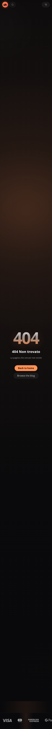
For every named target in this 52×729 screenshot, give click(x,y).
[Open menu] (46, 4)
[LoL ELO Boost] (5, 5)
